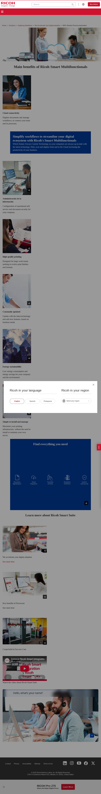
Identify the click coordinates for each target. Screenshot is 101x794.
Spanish (32, 401)
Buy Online (94, 4)
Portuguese (48, 401)
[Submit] (73, 4)
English (17, 401)
